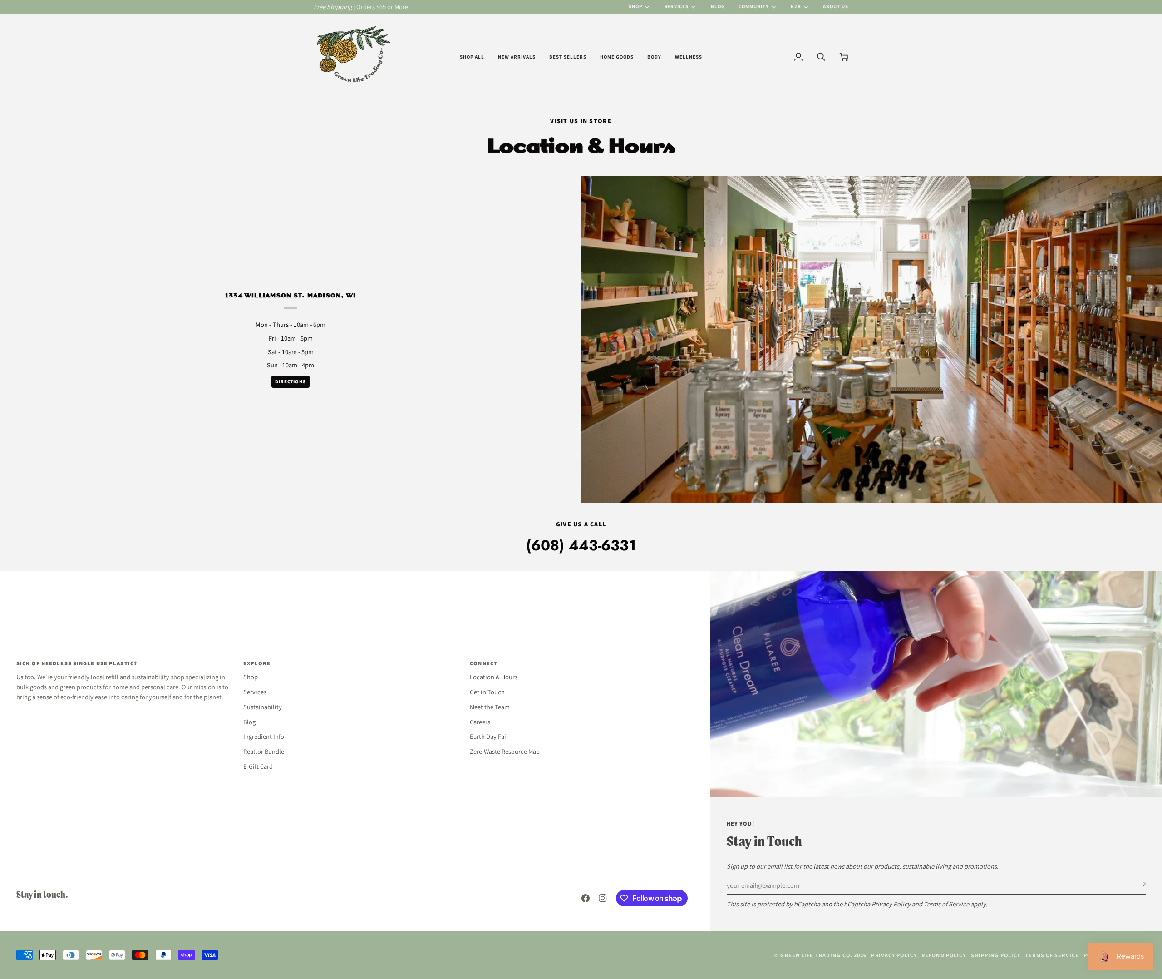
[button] (472, 57)
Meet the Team (490, 706)
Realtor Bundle (263, 751)
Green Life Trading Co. (816, 955)
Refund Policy (943, 955)
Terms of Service (946, 904)
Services (677, 6)
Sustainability (262, 706)
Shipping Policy (996, 955)
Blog (249, 721)
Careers (480, 721)
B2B (796, 6)
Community (754, 6)
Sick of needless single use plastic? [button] (76, 663)
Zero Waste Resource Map (505, 751)
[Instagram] (603, 898)
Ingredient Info (263, 736)
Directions (290, 381)
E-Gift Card (258, 766)
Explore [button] (257, 663)
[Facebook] (585, 898)
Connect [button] (483, 663)
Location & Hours (493, 676)
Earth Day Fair (489, 736)
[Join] (1138, 884)
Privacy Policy (891, 904)
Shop (635, 6)
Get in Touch (487, 691)
